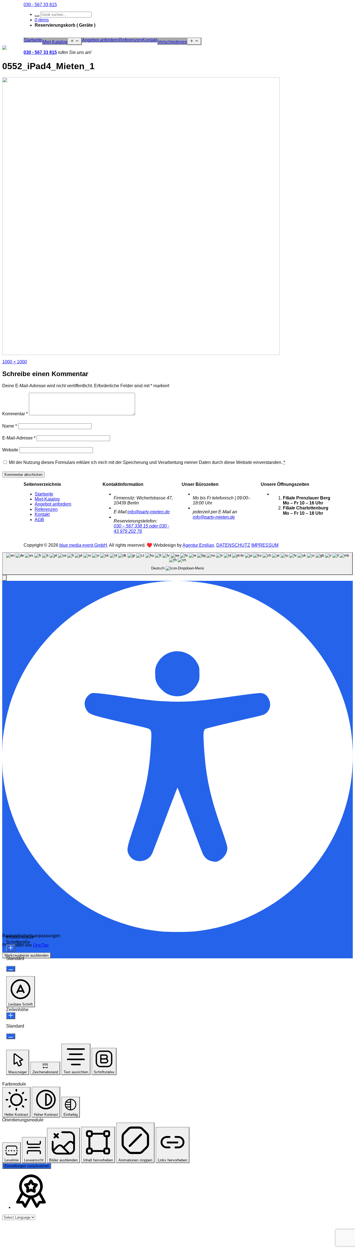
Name (9, 426)
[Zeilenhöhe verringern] (10, 1036)
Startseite (33, 40)
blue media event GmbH (83, 545)
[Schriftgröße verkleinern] (10, 969)
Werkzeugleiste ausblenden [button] (26, 955)
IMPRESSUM (264, 545)
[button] (4, 578)
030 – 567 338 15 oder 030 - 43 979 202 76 (141, 528)
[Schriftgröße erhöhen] (10, 948)
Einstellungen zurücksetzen (26, 1166)
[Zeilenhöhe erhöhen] (10, 1015)
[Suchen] (37, 16)
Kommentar (15, 413)
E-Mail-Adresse (19, 438)
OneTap (41, 945)
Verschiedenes (172, 41)
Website (10, 450)
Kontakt (149, 40)
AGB (39, 519)
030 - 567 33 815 (40, 4)
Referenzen (130, 40)
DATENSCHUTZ (233, 545)
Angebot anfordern (100, 40)
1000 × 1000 (14, 361)
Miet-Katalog (54, 41)
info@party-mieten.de (149, 511)
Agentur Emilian (198, 545)
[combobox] (177, 563)
